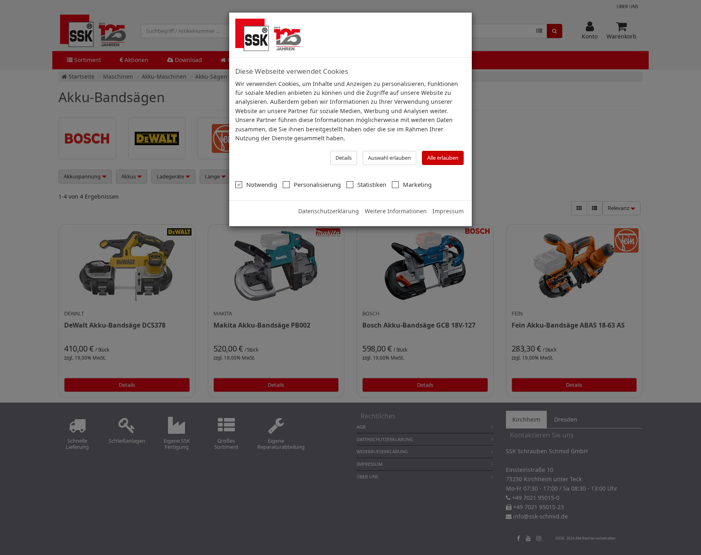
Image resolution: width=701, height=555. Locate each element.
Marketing (417, 184)
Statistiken (371, 184)
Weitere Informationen (396, 211)
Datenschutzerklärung (328, 211)
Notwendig (261, 184)
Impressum (448, 211)
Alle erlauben (442, 157)
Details (343, 157)
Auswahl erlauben (389, 157)
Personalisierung (317, 184)
